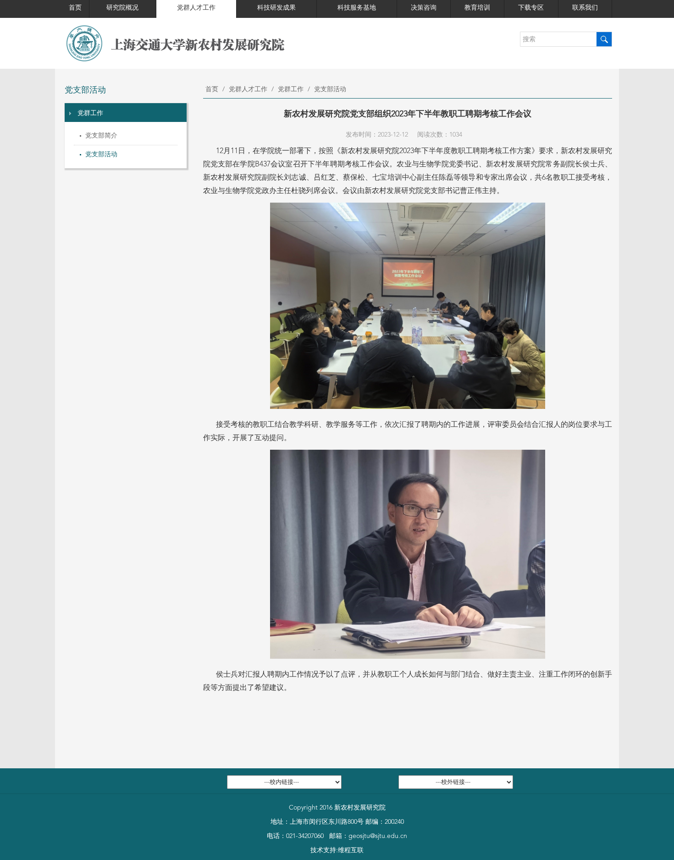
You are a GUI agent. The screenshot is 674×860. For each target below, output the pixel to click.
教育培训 (477, 8)
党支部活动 (101, 154)
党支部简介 (101, 135)
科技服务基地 (356, 8)
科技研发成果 (276, 8)
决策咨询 (423, 8)
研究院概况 (122, 8)
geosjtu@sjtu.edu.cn (377, 836)
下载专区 (531, 8)
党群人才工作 (196, 8)
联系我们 (585, 8)
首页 (75, 8)
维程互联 (351, 850)
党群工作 (90, 113)
